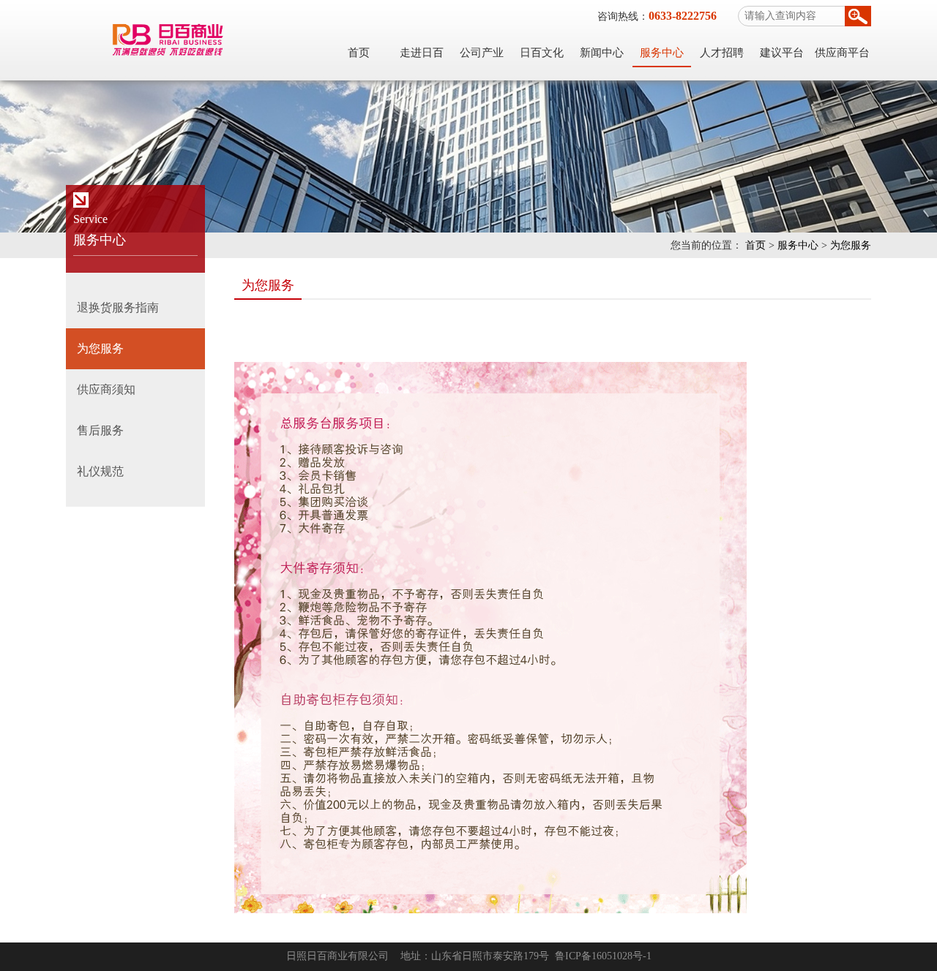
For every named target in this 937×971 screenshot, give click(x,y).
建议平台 (782, 52)
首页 (359, 52)
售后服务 (100, 430)
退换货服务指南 (118, 307)
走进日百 (422, 52)
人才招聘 (722, 52)
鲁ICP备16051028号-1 (603, 956)
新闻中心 (602, 52)
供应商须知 (106, 389)
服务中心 (662, 52)
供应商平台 (842, 52)
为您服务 (850, 245)
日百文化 (542, 52)
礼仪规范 (100, 471)
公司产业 (482, 52)
